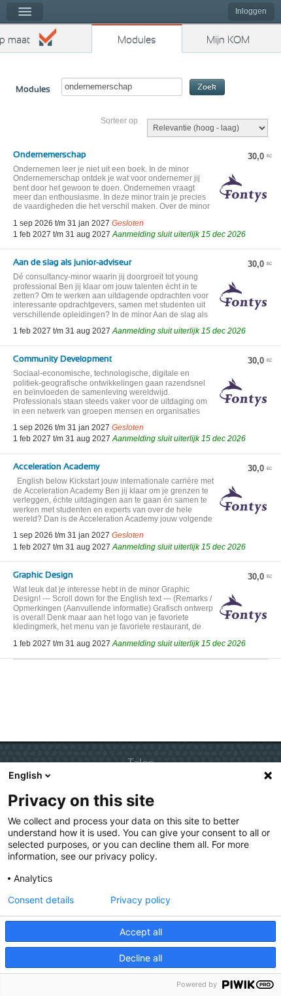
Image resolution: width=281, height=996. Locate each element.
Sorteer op (119, 121)
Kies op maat (15, 40)
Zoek (206, 87)
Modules (137, 40)
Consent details (41, 900)
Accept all (141, 931)
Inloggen (251, 11)
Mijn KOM (228, 40)
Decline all (140, 957)
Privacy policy (140, 900)
